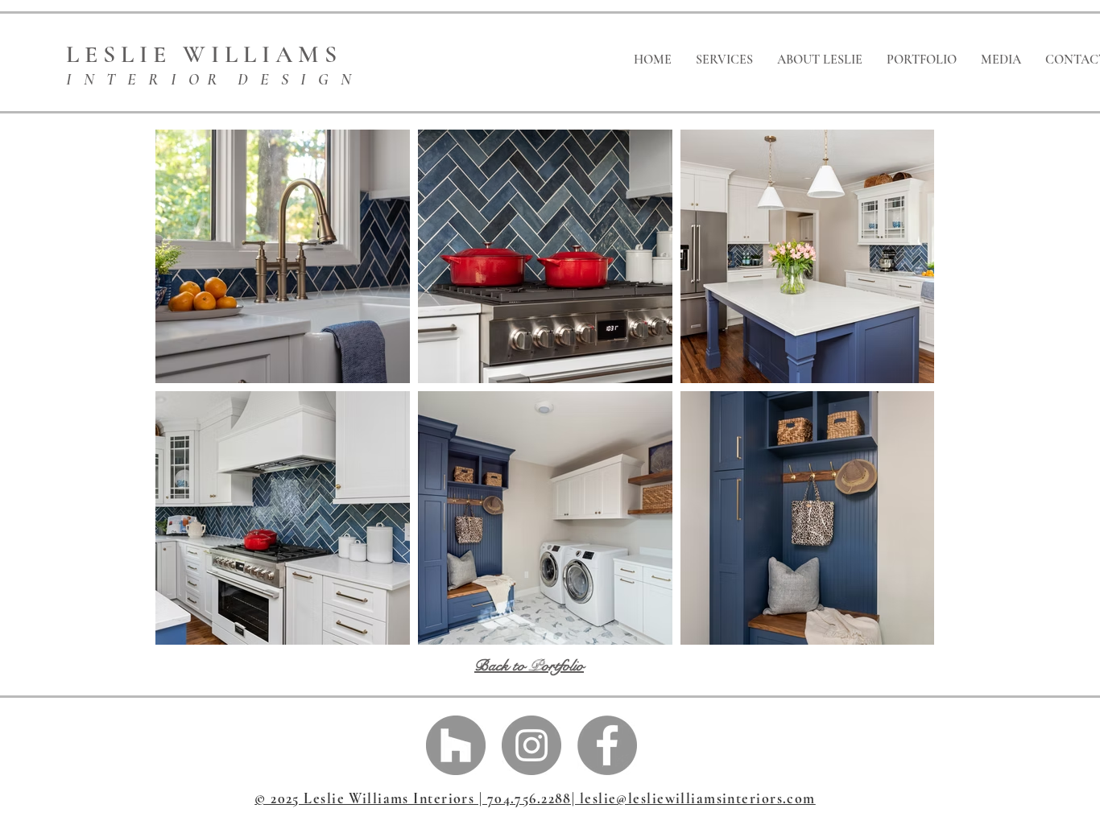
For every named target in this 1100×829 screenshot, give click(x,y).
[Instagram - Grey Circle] (531, 745)
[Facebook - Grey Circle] (607, 745)
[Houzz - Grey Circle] (456, 745)
